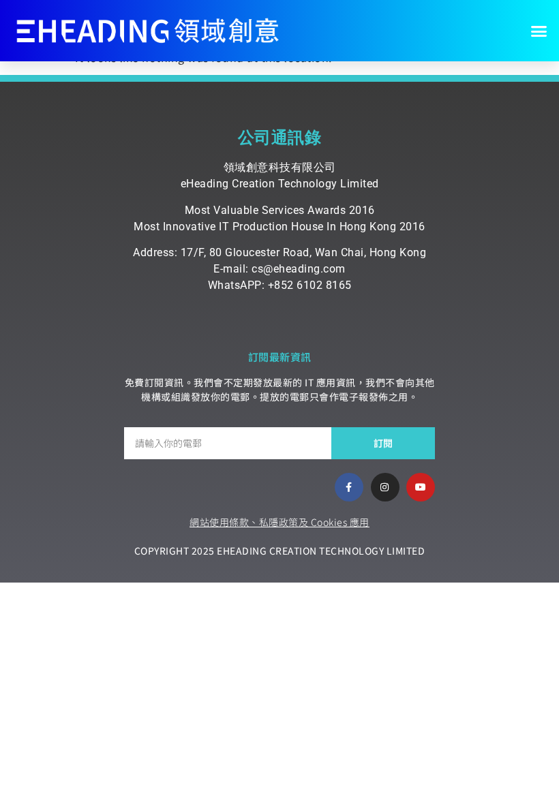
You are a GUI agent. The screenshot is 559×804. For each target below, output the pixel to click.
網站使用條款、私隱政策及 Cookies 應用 (279, 522)
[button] (539, 31)
